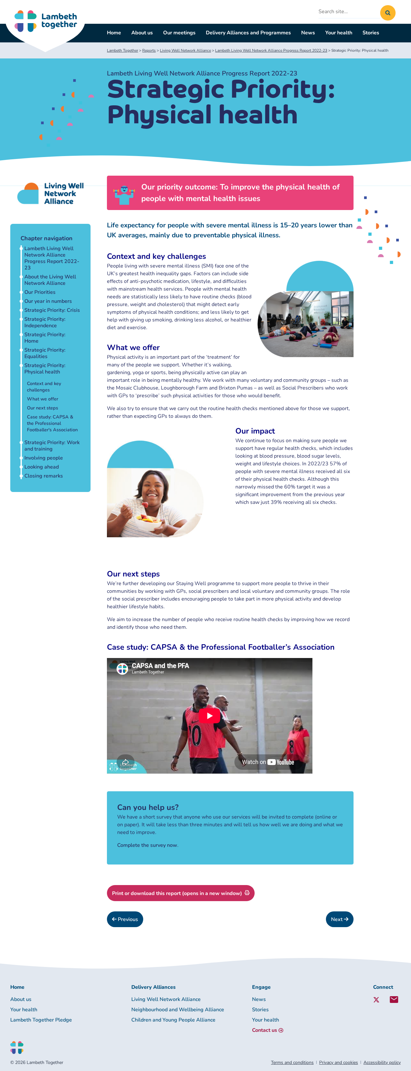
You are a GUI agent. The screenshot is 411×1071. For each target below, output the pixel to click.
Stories (371, 32)
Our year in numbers (48, 301)
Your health (338, 32)
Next (337, 919)
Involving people (43, 457)
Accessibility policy (382, 1062)
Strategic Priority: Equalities (45, 353)
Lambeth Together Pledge (41, 1019)
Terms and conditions (292, 1062)
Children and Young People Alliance (173, 1019)
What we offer (42, 399)
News (308, 32)
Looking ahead (41, 466)
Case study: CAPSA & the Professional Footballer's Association (52, 423)
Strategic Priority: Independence (45, 322)
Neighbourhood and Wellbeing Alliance (177, 1009)
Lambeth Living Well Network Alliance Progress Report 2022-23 (51, 258)
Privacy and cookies (338, 1062)
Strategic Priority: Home (45, 338)
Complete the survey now (147, 845)
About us (142, 32)
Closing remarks (43, 475)
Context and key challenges (44, 386)
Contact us (264, 1030)
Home (114, 32)
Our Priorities (40, 292)
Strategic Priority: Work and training (52, 445)
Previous (127, 919)
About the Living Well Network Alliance (50, 280)
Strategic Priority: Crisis (52, 310)
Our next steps (42, 408)
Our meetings (179, 32)
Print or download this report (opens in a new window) (177, 893)
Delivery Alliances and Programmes (248, 32)
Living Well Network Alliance (166, 999)
